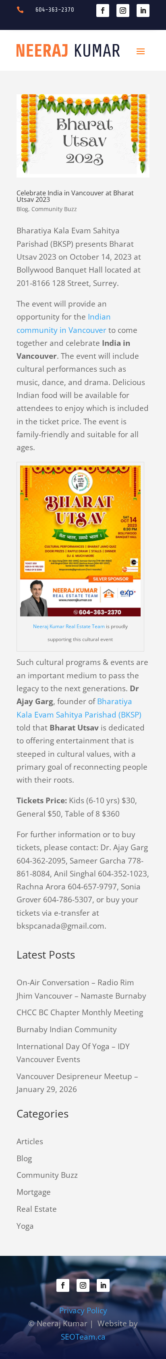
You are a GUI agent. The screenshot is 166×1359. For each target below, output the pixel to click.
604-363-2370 (54, 9)
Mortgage (34, 1192)
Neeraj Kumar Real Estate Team (69, 626)
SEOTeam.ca (83, 1336)
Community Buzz (54, 209)
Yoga (25, 1226)
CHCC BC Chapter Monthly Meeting (80, 1012)
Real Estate (37, 1209)
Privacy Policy (83, 1310)
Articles (30, 1141)
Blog (22, 209)
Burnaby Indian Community (67, 1029)
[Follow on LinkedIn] (143, 10)
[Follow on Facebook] (102, 10)
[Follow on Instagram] (122, 10)
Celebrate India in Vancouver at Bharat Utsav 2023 (75, 196)
